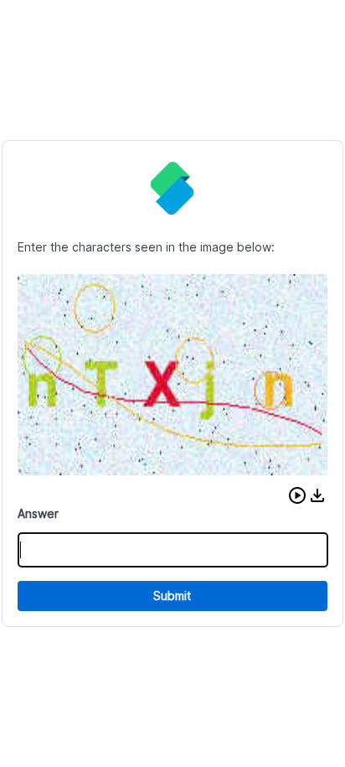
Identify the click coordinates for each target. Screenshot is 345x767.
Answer (38, 513)
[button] (297, 495)
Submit (172, 595)
